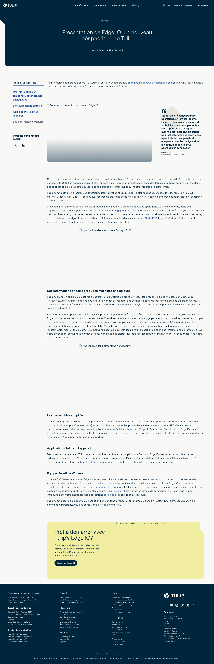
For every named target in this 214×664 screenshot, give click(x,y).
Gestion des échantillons (17, 642)
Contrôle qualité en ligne (69, 600)
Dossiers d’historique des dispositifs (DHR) (24, 614)
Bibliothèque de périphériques (123, 602)
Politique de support (116, 658)
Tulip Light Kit (88, 461)
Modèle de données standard (123, 600)
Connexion (203, 5)
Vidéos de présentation (121, 597)
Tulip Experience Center (173, 619)
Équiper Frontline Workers (28, 121)
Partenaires (168, 626)
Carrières (167, 621)
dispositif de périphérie (154, 82)
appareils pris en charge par (89, 487)
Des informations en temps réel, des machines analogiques (27, 95)
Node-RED (151, 218)
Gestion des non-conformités (71, 597)
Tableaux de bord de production (20, 637)
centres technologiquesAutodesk (117, 210)
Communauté (117, 629)
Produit (105, 21)
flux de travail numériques (106, 483)
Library (136, 5)
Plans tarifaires (117, 644)
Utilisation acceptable (133, 658)
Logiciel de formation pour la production (23, 600)
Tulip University (117, 622)
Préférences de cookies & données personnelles (161, 658)
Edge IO (132, 82)
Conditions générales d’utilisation (95, 658)
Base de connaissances (121, 632)
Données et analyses (68, 617)
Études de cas (117, 639)
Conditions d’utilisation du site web (45, 658)
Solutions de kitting (15, 602)
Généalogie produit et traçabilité (20, 624)
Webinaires (116, 624)
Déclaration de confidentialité (70, 658)
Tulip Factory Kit (115, 490)
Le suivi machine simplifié (27, 105)
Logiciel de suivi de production (19, 634)
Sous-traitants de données (174, 634)
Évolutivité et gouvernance (70, 624)
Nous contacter (170, 641)
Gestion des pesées (15, 617)
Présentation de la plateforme (71, 612)
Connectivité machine (117, 421)
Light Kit (63, 642)
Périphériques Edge (67, 637)
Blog (113, 634)
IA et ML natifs (65, 614)
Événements (116, 637)
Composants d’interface (121, 612)
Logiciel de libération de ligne (19, 622)
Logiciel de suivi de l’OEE (17, 639)
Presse (166, 624)
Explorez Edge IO (66, 563)
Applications (116, 607)
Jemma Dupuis (98, 50)
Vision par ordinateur (68, 622)
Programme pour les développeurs (177, 639)
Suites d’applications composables (125, 605)
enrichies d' (110, 494)
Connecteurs (117, 610)
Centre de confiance (171, 629)
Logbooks (11, 619)
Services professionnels (69, 627)
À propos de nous (183, 5)
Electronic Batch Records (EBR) (20, 612)
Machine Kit (64, 639)
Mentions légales (170, 631)
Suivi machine (124, 429)
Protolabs (145, 210)
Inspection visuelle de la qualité (71, 602)
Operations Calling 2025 (121, 642)
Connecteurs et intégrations (70, 619)
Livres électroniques (119, 627)
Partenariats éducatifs (172, 636)
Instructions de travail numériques (21, 597)
